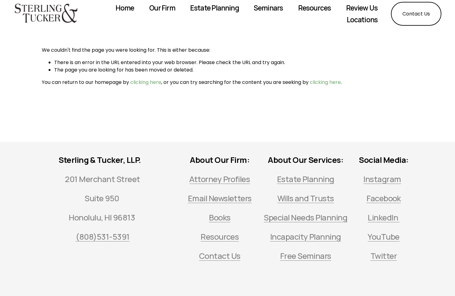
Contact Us (416, 13)
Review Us (362, 8)
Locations (362, 19)
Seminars (268, 8)
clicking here (145, 82)
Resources (314, 8)
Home (124, 8)
